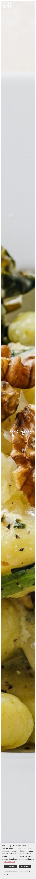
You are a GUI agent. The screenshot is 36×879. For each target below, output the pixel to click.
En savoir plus (9, 862)
